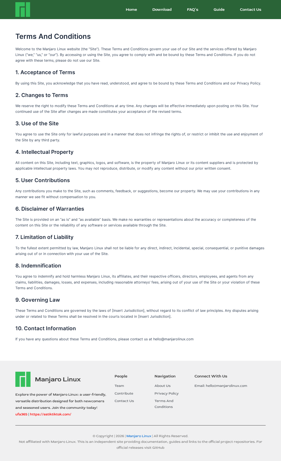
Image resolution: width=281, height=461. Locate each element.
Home (131, 9)
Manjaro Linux (58, 379)
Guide (219, 9)
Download (162, 9)
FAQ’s (192, 9)
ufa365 (21, 414)
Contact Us (250, 9)
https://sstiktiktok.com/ (50, 414)
